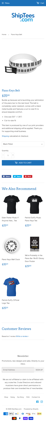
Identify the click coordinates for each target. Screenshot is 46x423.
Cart (42, 3)
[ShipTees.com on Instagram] (41, 402)
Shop (6, 397)
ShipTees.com (16, 409)
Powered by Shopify (31, 409)
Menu (7, 3)
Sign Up (39, 370)
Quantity (5, 151)
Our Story (20, 397)
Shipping (5, 136)
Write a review (22, 336)
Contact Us (36, 397)
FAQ (27, 397)
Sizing (12, 397)
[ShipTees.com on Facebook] (37, 402)
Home (4, 34)
